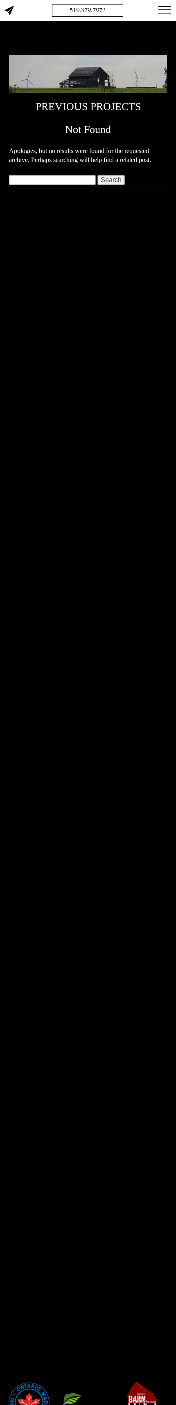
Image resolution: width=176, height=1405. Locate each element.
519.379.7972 (88, 10)
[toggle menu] (164, 9)
